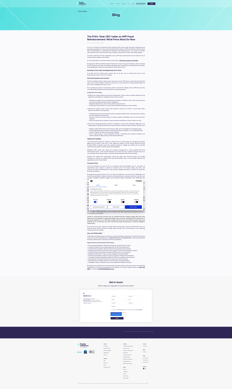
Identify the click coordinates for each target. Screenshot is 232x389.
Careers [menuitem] (124, 373)
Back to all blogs (83, 11)
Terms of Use (120, 309)
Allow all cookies (133, 206)
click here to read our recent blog (128, 60)
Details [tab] (116, 185)
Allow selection (116, 206)
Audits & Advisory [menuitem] (126, 357)
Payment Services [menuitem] (107, 348)
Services (118, 3)
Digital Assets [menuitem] (106, 352)
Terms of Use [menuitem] (145, 357)
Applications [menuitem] (125, 352)
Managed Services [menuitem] (126, 361)
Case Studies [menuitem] (125, 378)
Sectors (112, 3)
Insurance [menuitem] (105, 354)
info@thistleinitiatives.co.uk (106, 269)
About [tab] (134, 185)
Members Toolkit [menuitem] (107, 367)
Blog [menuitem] (104, 360)
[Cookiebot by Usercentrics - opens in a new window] (136, 181)
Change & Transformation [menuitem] (128, 350)
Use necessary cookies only (99, 206)
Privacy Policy (139, 309)
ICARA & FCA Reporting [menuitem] (127, 359)
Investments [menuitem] (106, 346)
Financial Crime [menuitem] (126, 348)
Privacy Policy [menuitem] (145, 360)
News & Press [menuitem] (126, 375)
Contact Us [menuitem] (145, 346)
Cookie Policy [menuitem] (145, 362)
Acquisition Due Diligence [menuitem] (128, 346)
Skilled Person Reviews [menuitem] (127, 363)
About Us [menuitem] (125, 369)
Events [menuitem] (105, 365)
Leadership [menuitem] (125, 371)
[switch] (109, 202)
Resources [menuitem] (106, 362)
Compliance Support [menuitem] (127, 354)
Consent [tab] (98, 185)
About (129, 3)
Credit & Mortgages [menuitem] (107, 350)
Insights (123, 3)
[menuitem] (112, 344)
